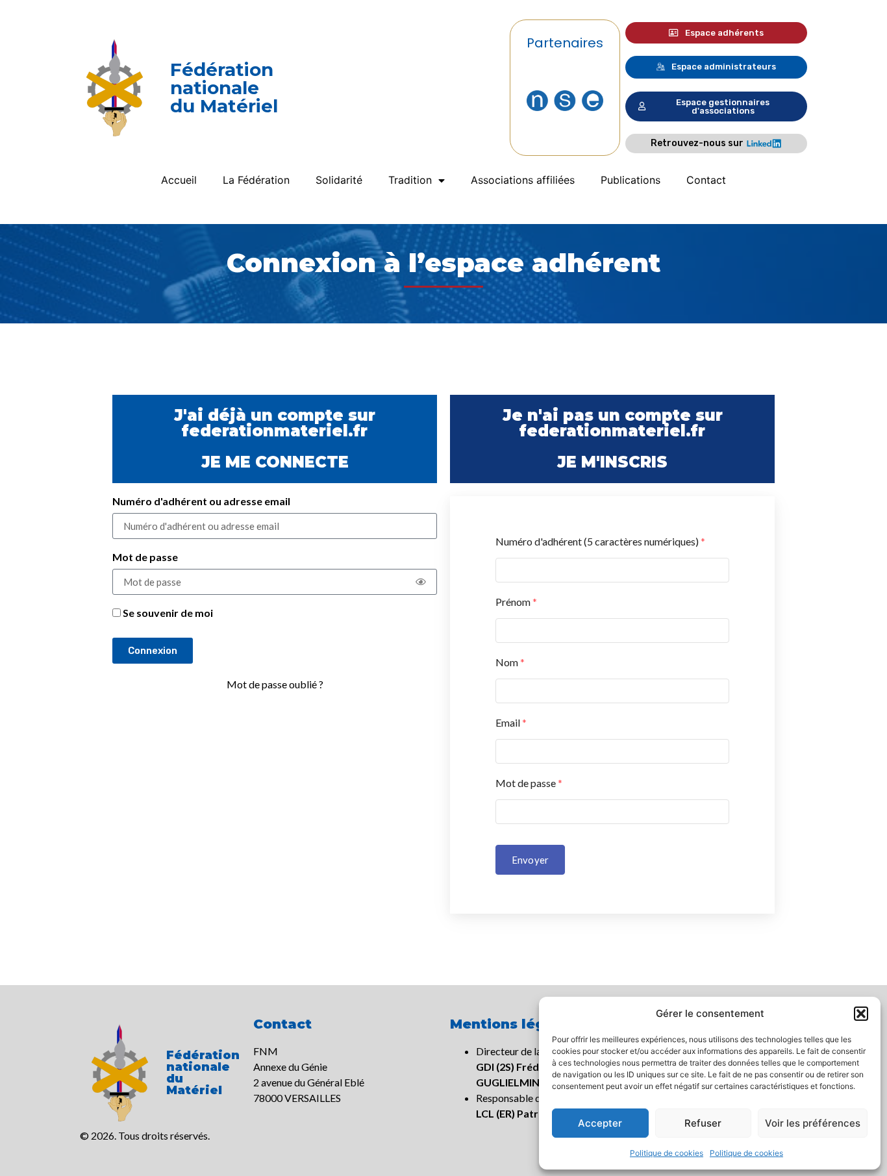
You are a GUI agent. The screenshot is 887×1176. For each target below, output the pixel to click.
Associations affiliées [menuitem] (523, 179)
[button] (861, 1013)
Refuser (702, 1123)
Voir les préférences (812, 1123)
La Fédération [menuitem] (256, 179)
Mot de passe (145, 557)
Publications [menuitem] (630, 179)
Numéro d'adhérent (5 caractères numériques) (600, 541)
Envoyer (530, 860)
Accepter (600, 1123)
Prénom (516, 601)
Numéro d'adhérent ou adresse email (201, 501)
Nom (510, 662)
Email (511, 722)
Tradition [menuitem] (410, 179)
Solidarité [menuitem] (339, 179)
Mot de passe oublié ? (275, 684)
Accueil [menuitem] (179, 179)
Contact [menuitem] (706, 179)
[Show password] (421, 582)
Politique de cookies (666, 1153)
